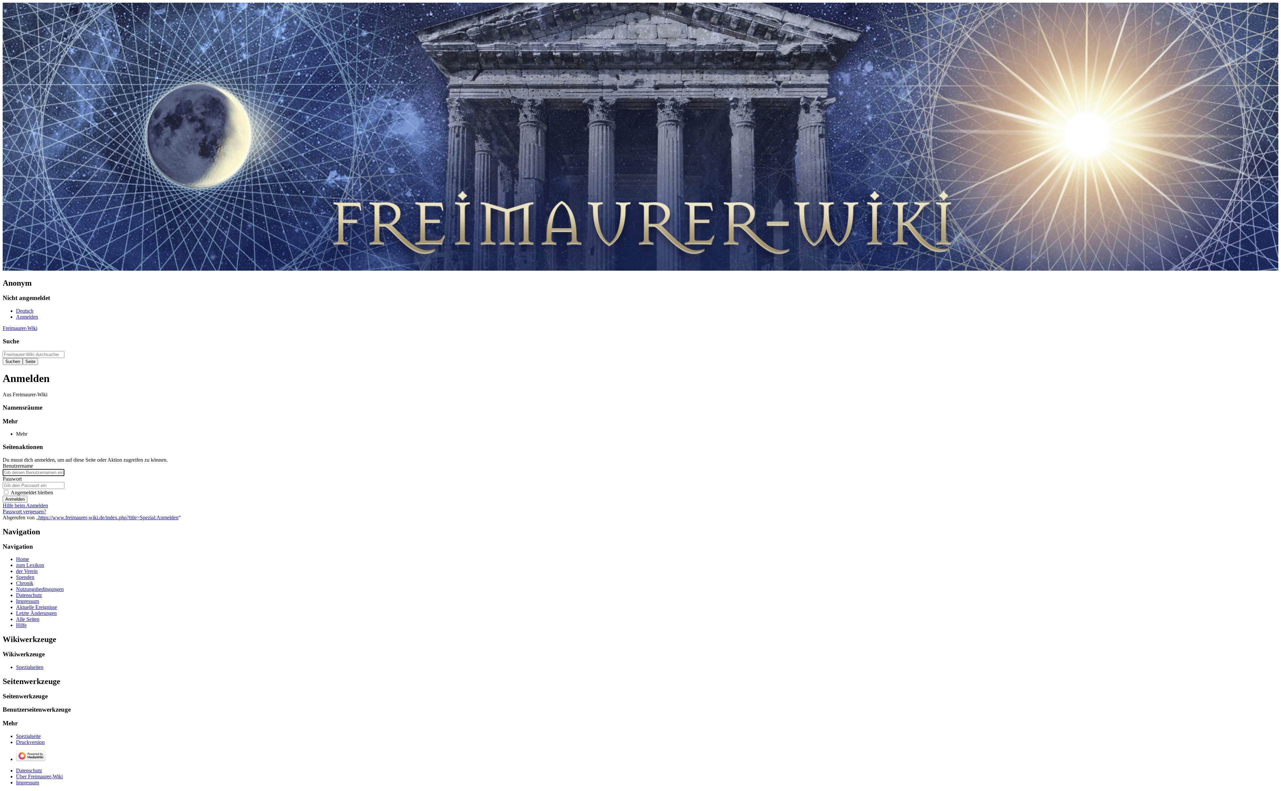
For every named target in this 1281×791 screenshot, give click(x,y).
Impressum (27, 782)
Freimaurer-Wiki (20, 328)
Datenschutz (29, 770)
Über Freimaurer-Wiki (39, 776)
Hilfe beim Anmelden (25, 505)
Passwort (12, 479)
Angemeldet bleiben (32, 492)
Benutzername (18, 466)
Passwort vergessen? (24, 511)
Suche (11, 341)
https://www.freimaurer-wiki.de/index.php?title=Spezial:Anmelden (108, 517)
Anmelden (15, 499)
